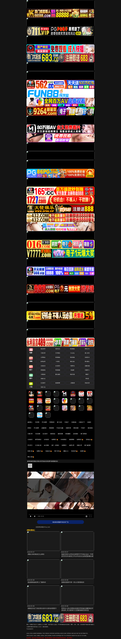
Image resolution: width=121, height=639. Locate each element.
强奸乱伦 (57, 349)
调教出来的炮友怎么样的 (36, 554)
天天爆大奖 (38, 445)
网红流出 (72, 361)
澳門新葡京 (38, 439)
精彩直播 (75, 428)
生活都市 (43, 383)
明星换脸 (57, 370)
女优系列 (57, 366)
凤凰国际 (51, 428)
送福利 (89, 422)
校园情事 (57, 383)
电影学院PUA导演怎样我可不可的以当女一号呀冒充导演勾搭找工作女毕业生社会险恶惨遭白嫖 (77, 555)
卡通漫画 (43, 374)
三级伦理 (43, 353)
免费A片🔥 (40, 451)
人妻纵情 (72, 383)
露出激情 (57, 374)
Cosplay (72, 353)
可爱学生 (72, 366)
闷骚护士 (87, 370)
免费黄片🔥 (80, 439)
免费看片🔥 (55, 439)
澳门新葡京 (84, 434)
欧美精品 (72, 349)
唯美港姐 (72, 357)
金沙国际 (46, 445)
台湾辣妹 (43, 357)
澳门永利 (59, 422)
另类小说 (43, 387)
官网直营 (51, 422)
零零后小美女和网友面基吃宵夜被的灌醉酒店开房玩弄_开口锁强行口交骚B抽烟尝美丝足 (77, 609)
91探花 (58, 361)
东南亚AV (87, 357)
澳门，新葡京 (55, 445)
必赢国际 (44, 428)
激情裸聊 (71, 439)
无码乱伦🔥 (89, 439)
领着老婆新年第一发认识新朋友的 (72, 582)
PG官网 (37, 422)
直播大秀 (79, 445)
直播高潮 (68, 428)
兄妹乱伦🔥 (48, 451)
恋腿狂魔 (87, 366)
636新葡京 (64, 439)
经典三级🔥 (31, 451)
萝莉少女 (87, 349)
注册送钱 (73, 422)
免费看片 (64, 445)
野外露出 (87, 361)
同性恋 (87, 378)
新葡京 (29, 428)
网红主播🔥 (31, 457)
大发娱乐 (30, 439)
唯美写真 (72, 374)
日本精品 (57, 353)
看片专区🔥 (57, 451)
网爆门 (87, 374)
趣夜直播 (60, 434)
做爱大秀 (71, 445)
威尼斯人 (30, 422)
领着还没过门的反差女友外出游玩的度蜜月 (42, 608)
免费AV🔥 (83, 451)
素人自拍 (87, 353)
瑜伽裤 (72, 370)
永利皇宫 (46, 439)
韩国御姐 (57, 357)
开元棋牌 (44, 422)
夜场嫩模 (68, 434)
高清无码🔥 (74, 451)
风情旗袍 (43, 370)
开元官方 (30, 445)
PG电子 (67, 422)
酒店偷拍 (90, 428)
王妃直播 (37, 434)
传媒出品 (43, 378)
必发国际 (75, 434)
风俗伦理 (87, 383)
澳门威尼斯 (87, 445)
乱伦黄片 (45, 434)
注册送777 (82, 422)
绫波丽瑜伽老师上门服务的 (37, 582)
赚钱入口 (66, 451)
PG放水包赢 (60, 428)
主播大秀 (30, 434)
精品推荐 (43, 349)
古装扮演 (43, 366)
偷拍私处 (52, 434)
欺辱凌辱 (43, 361)
